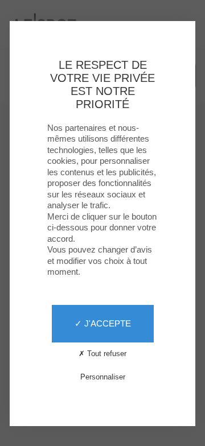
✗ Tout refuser (102, 353)
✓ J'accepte (103, 323)
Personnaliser (102, 377)
